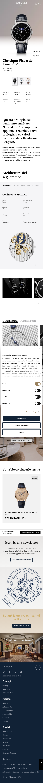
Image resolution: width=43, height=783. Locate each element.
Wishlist (5, 742)
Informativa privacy (25, 764)
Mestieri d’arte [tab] (28, 321)
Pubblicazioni (8, 710)
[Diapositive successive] (39, 265)
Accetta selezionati (21, 425)
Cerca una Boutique (21, 626)
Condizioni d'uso (9, 764)
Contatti (5, 735)
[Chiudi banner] (40, 348)
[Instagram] (4, 672)
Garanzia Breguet (9, 753)
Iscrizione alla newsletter (21, 560)
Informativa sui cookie (11, 772)
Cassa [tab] (16, 185)
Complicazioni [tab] (10, 321)
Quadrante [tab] (25, 185)
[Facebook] (9, 672)
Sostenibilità (7, 714)
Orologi (5, 686)
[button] (41, 761)
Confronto (6, 749)
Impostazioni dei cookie (31, 772)
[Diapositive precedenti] (36, 265)
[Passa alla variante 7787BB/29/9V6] (21, 81)
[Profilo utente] (36, 3)
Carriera (6, 718)
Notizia (5, 703)
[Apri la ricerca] (39, 3)
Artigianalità (7, 707)
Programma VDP (9, 768)
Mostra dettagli (31, 412)
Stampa (5, 721)
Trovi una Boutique (9, 693)
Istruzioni (6, 746)
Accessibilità (22, 768)
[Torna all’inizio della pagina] (37, 667)
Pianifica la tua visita (21, 440)
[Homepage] (21, 3)
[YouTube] (21, 672)
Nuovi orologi (8, 689)
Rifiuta (21, 432)
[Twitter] (15, 672)
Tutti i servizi (7, 731)
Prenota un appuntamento (30, 532)
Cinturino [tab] (36, 185)
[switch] (38, 390)
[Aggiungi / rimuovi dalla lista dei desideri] (41, 766)
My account (7, 739)
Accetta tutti (21, 418)
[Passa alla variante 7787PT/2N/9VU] (15, 81)
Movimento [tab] (7, 185)
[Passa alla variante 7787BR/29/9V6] (28, 81)
